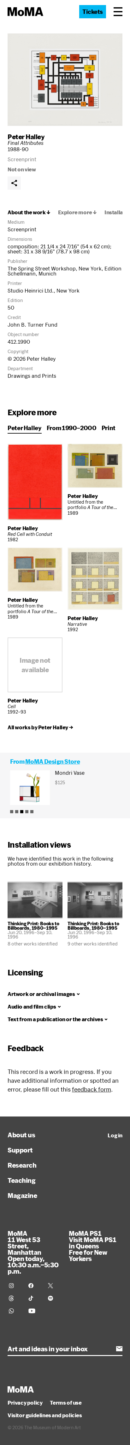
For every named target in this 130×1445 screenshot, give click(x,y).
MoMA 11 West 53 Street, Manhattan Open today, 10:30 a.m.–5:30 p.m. (33, 1252)
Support (20, 1150)
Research (22, 1165)
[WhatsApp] (15, 1311)
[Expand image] (65, 79)
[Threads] (15, 1298)
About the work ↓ (29, 212)
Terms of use (65, 1402)
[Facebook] (34, 1285)
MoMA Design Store (52, 761)
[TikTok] (34, 1298)
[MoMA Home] (25, 11)
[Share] (14, 183)
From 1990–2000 (72, 427)
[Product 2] (16, 811)
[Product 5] (31, 811)
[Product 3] (21, 811)
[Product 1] (11, 811)
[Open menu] (118, 11)
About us (21, 1135)
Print (108, 427)
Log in (115, 1135)
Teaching (21, 1180)
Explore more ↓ (77, 212)
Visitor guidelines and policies (45, 1415)
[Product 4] (26, 811)
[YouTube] (34, 1311)
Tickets (92, 11)
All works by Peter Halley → (40, 727)
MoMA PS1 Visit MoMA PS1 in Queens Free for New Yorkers (92, 1245)
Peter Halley (26, 136)
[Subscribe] (119, 1348)
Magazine (22, 1195)
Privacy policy (25, 1402)
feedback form (91, 1089)
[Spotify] (54, 1298)
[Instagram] (15, 1285)
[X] (54, 1285)
